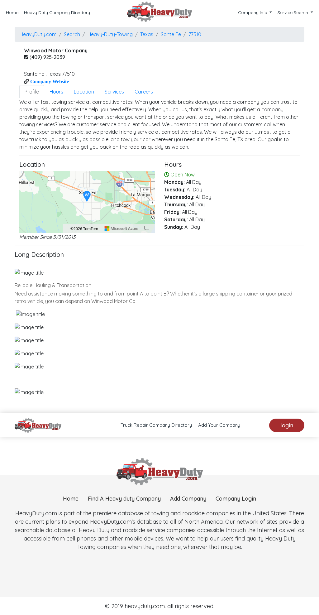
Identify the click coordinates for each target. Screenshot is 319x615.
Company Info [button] (253, 12)
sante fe (171, 34)
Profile (32, 92)
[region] (87, 202)
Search (72, 34)
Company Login (236, 498)
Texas (146, 34)
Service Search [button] (293, 12)
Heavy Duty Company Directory (57, 12)
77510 (194, 34)
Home (12, 12)
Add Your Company (219, 425)
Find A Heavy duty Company (124, 498)
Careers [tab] (144, 92)
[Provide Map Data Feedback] (147, 228)
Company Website (49, 81)
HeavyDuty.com (38, 34)
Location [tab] (84, 92)
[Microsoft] (121, 228)
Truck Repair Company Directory (156, 425)
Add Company (188, 498)
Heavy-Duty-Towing (110, 34)
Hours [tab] (56, 92)
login (286, 425)
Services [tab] (114, 92)
